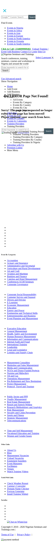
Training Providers (15, 123)
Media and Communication (19, 368)
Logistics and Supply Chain (20, 352)
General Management (17, 331)
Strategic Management (17, 418)
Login (34, 51)
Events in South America (18, 44)
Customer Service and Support (21, 297)
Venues (10, 469)
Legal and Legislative (17, 350)
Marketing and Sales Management (23, 365)
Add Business (13, 51)
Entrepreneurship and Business (21, 316)
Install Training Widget (17, 494)
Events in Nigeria (15, 28)
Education (11, 308)
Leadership (12, 347)
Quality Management (17, 399)
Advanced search (23, 133)
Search (32, 17)
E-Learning (12, 302)
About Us (11, 450)
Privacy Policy (24, 534)
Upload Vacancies (15, 458)
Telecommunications (16, 420)
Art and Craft (13, 271)
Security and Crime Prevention (21, 412)
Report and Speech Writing (19, 404)
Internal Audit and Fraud (18, 342)
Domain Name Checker (18, 488)
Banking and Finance (17, 276)
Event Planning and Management (22, 318)
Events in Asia (13, 33)
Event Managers (14, 463)
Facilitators (12, 466)
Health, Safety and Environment (22, 334)
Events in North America (18, 38)
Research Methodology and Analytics (24, 407)
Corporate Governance (17, 284)
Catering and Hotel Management (22, 279)
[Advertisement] (27, 179)
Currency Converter (16, 486)
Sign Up (41, 51)
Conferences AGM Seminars (20, 281)
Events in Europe (15, 36)
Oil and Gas (12, 376)
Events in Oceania (15, 41)
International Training (17, 344)
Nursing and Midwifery (18, 373)
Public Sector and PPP (17, 396)
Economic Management (18, 305)
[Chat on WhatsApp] (17, 522)
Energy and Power (15, 310)
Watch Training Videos (17, 471)
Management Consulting (18, 362)
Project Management (16, 384)
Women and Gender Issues (19, 436)
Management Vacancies (18, 455)
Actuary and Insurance (17, 263)
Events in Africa (14, 30)
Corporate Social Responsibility (21, 294)
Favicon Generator (15, 491)
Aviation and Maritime (17, 274)
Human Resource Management (21, 336)
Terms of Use (7, 534)
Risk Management (15, 410)
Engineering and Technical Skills (22, 313)
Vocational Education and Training (23, 433)
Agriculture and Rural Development (23, 268)
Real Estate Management (18, 402)
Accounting (12, 260)
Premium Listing (14, 147)
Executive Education (16, 328)
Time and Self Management (20, 430)
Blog (9, 453)
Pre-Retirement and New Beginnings (24, 381)
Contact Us (26, 51)
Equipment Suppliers (16, 461)
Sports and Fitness (15, 415)
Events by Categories (17, 121)
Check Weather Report (17, 483)
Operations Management (18, 378)
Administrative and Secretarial (21, 266)
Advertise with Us (15, 145)
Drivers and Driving (16, 300)
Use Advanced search (11, 78)
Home (10, 86)
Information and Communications (22, 339)
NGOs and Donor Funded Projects (23, 370)
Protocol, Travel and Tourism (20, 386)
